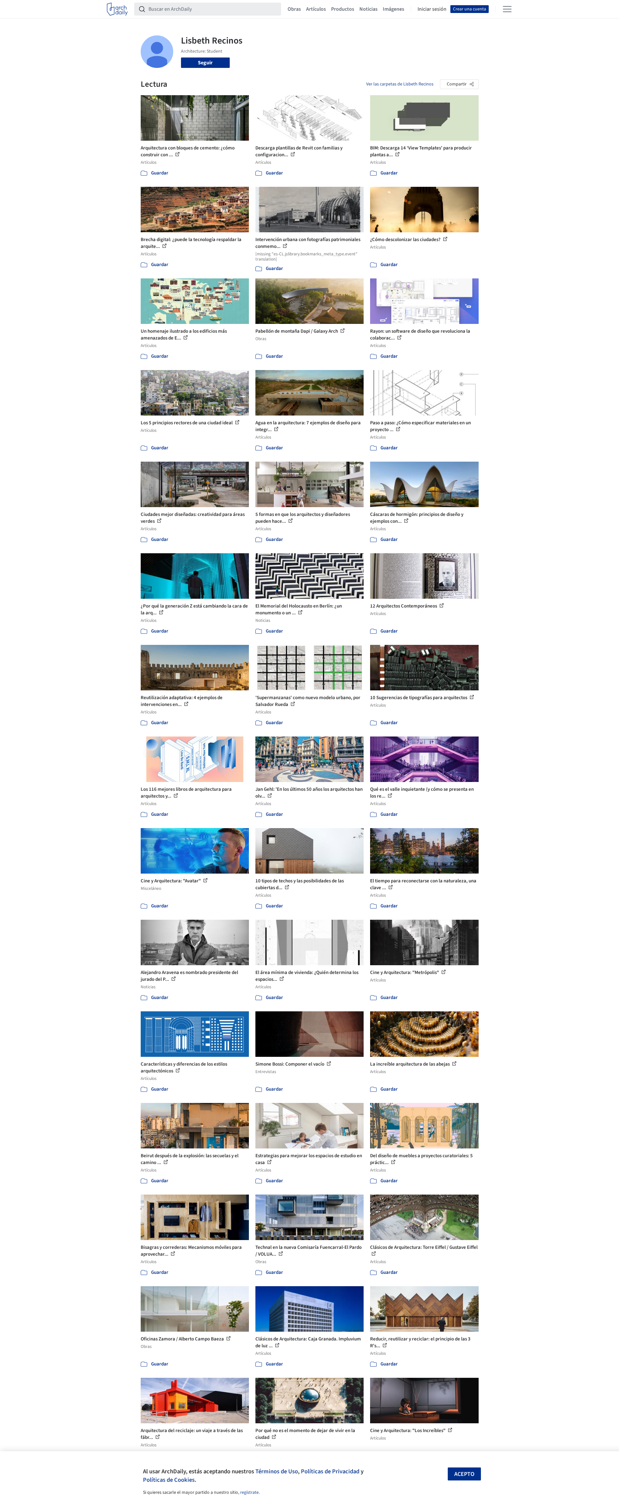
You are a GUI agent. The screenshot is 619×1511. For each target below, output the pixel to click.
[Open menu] (507, 9)
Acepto (464, 1474)
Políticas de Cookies (169, 1480)
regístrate (249, 1492)
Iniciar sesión (432, 9)
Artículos (316, 9)
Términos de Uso (276, 1471)
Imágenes (393, 9)
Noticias (368, 9)
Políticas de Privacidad (330, 1471)
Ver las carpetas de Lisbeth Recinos (399, 84)
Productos (342, 9)
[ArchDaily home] (117, 9)
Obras (294, 9)
